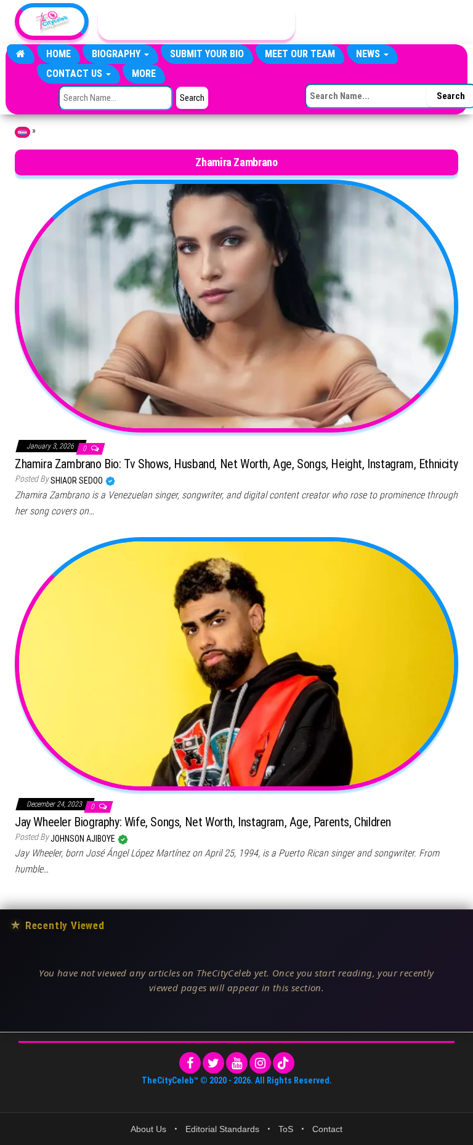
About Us (148, 1129)
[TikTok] (283, 1063)
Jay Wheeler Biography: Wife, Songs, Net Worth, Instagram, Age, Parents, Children (203, 822)
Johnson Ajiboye (84, 839)
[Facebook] (190, 1063)
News (369, 54)
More (144, 73)
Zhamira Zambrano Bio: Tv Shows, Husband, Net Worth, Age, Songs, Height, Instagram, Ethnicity (236, 464)
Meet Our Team (300, 54)
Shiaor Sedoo (78, 480)
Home (58, 54)
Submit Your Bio (207, 54)
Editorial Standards (222, 1129)
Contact (327, 1129)
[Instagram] (260, 1063)
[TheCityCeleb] (20, 54)
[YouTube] (237, 1063)
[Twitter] (213, 1063)
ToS (285, 1129)
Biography (117, 54)
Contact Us (75, 73)
